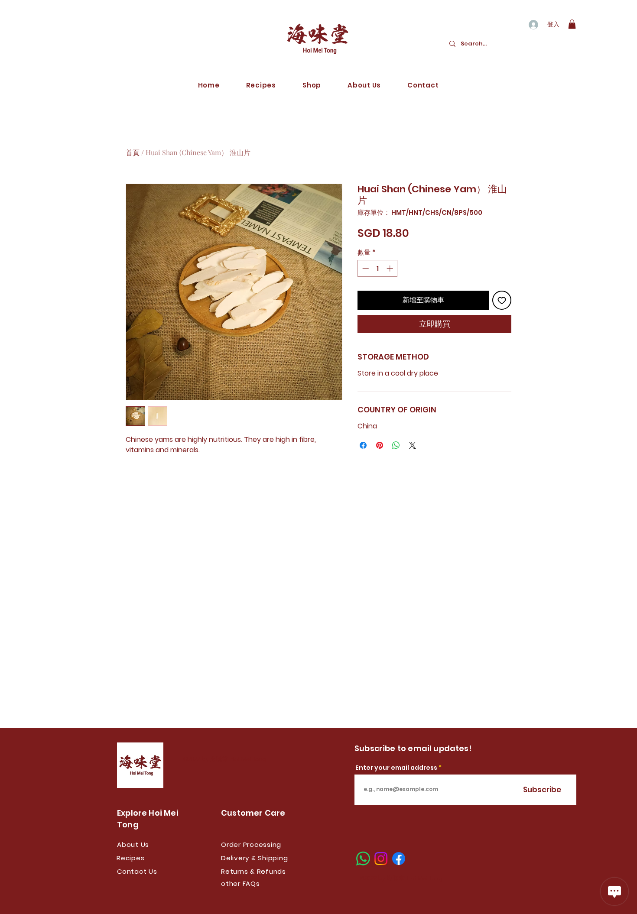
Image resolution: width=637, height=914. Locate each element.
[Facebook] (398, 858)
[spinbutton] (377, 268)
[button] (572, 24)
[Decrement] (364, 268)
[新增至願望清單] (501, 300)
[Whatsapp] (363, 858)
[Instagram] (381, 858)
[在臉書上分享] (363, 445)
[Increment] (390, 268)
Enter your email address (396, 768)
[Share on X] (412, 445)
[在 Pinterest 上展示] (379, 445)
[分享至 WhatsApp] (396, 445)
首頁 (133, 152)
